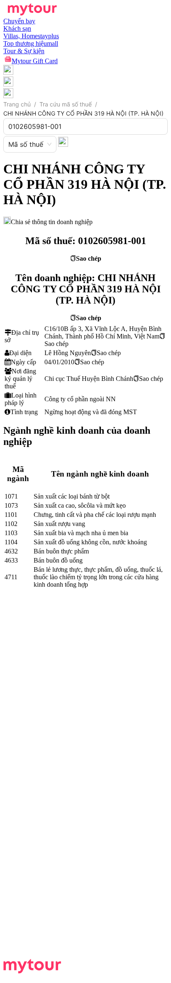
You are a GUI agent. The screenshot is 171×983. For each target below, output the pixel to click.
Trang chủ (17, 104)
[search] (63, 141)
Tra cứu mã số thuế (65, 104)
